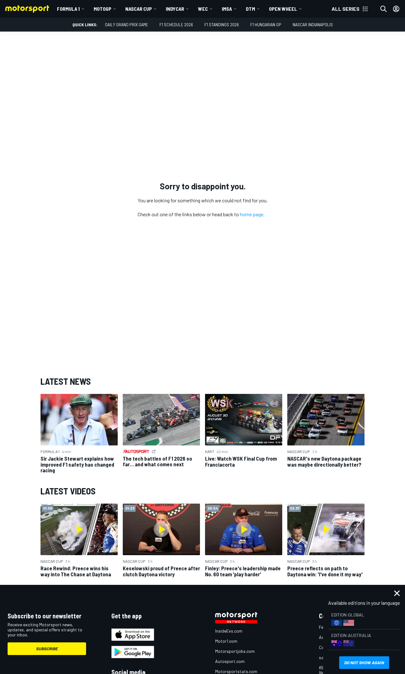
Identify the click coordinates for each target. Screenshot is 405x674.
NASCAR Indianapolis (313, 24)
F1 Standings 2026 (221, 24)
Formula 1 (68, 9)
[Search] (383, 9)
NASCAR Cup (138, 9)
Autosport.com (230, 661)
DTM (250, 9)
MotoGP (102, 9)
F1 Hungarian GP (265, 24)
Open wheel (283, 9)
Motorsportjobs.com (235, 651)
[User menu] (396, 9)
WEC (203, 9)
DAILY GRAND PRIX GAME (126, 24)
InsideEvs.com (228, 631)
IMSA (227, 9)
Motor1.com (226, 641)
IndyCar (175, 9)
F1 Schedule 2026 (176, 24)
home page (251, 214)
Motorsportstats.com (236, 671)
